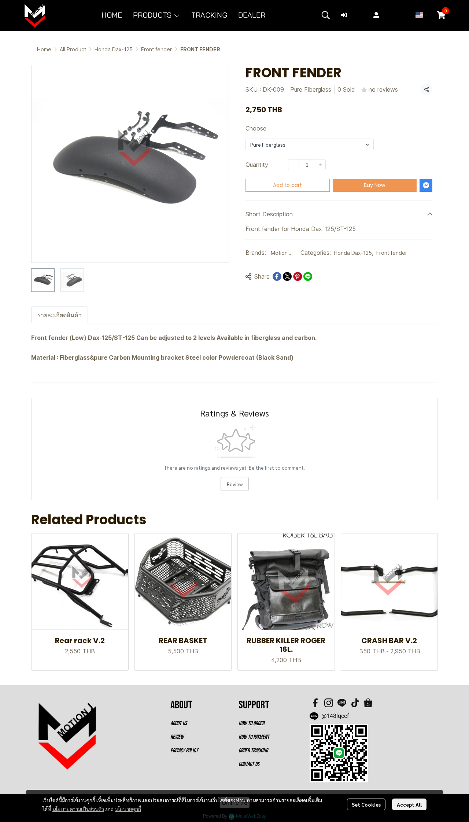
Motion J (281, 253)
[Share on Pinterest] (297, 276)
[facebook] (315, 703)
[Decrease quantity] (293, 164)
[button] (326, 15)
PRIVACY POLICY (184, 750)
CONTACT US (249, 764)
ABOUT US (178, 723)
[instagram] (329, 703)
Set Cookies (366, 804)
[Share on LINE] (307, 276)
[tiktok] (355, 703)
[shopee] (368, 703)
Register (394, 15)
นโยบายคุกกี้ (128, 809)
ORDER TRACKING (253, 750)
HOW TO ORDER (251, 723)
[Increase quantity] (320, 164)
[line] (342, 703)
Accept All (409, 804)
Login (358, 15)
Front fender (156, 49)
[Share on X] (287, 276)
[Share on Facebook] (277, 276)
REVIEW (177, 737)
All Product (73, 49)
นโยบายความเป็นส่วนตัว (78, 809)
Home (44, 49)
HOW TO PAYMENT (254, 737)
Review (235, 484)
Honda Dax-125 (114, 49)
